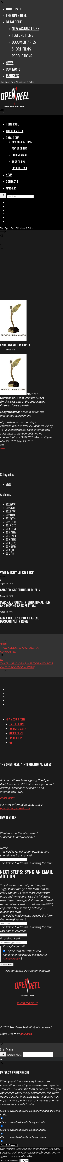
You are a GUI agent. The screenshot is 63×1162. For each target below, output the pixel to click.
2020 (8, 525)
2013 (8, 550)
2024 (8, 511)
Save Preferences (8, 1145)
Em (1, 448)
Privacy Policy (11, 958)
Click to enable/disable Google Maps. (23, 1129)
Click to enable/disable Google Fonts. (23, 1122)
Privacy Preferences (9, 1160)
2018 (8, 532)
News (8, 484)
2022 (8, 518)
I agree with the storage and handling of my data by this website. (25, 954)
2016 (8, 539)
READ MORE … (9, 798)
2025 (8, 508)
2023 (8, 515)
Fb (3, 448)
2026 (8, 504)
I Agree (25, 1160)
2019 (8, 529)
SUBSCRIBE (6, 964)
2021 (8, 522)
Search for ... (14, 1054)
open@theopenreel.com (15, 808)
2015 (8, 543)
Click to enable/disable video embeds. (23, 1137)
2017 (8, 536)
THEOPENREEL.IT (27, 1003)
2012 (8, 553)
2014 (8, 546)
